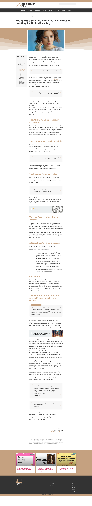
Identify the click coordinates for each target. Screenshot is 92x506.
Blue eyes (56, 78)
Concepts (30, 10)
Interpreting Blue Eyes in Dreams (21, 78)
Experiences (37, 10)
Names (44, 10)
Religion (23, 10)
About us (51, 7)
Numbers (57, 10)
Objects (63, 10)
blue (46, 61)
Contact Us (56, 7)
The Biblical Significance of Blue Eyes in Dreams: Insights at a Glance (21, 83)
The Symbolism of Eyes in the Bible (22, 70)
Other (69, 10)
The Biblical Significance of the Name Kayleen (66, 469)
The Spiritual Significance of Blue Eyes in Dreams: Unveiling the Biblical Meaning (21, 62)
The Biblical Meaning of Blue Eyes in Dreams (22, 66)
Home (47, 7)
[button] (25, 56)
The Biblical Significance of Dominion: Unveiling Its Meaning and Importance (45, 470)
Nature (50, 10)
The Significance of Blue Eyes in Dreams (22, 75)
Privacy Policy (62, 7)
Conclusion (20, 79)
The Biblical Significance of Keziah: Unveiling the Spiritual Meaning (24, 470)
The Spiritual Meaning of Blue (22, 73)
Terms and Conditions (71, 7)
